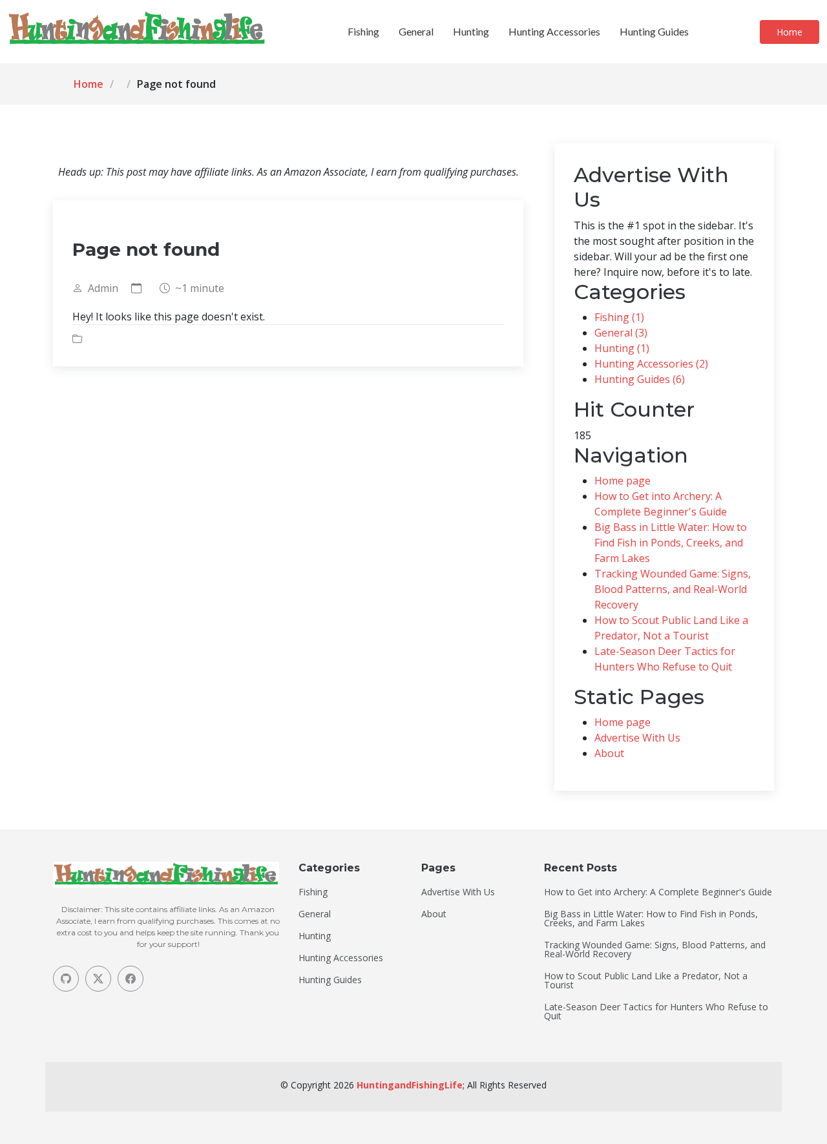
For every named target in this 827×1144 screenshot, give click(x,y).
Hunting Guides (654, 31)
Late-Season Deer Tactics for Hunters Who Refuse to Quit (656, 1012)
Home (789, 32)
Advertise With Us (637, 738)
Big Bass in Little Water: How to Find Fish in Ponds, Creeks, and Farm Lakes (670, 542)
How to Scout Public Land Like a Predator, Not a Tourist (646, 981)
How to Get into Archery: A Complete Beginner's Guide (658, 892)
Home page (622, 480)
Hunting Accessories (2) (651, 364)
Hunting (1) (621, 348)
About (609, 753)
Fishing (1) (619, 317)
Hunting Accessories (554, 31)
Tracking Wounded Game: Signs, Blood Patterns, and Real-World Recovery (672, 589)
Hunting (471, 31)
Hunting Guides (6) (639, 379)
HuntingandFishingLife (410, 1085)
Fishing (363, 31)
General (416, 31)
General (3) (620, 333)
